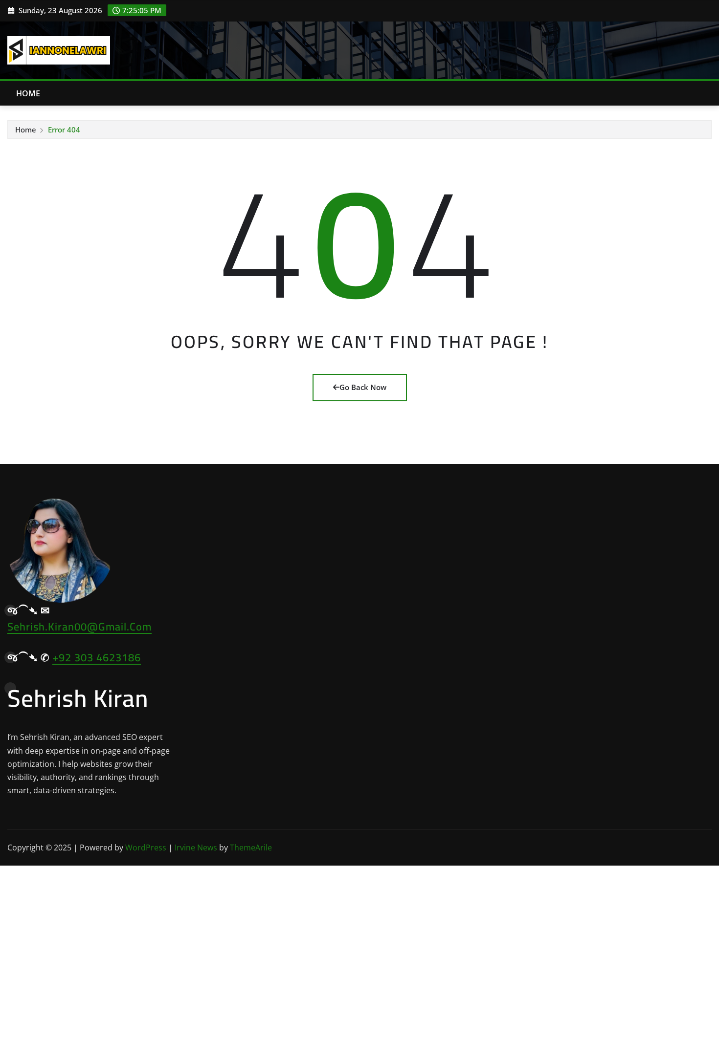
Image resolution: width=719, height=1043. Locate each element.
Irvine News (196, 847)
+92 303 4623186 (96, 657)
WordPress (145, 847)
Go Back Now (362, 387)
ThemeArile (251, 847)
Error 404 (64, 129)
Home (28, 93)
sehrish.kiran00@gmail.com (79, 626)
